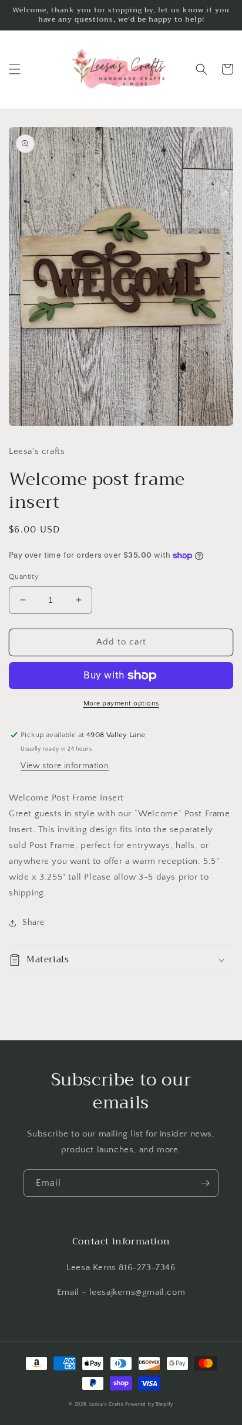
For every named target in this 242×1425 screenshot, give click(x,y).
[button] (15, 69)
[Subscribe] (205, 1183)
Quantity (24, 576)
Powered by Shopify (149, 1404)
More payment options (121, 703)
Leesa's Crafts (106, 1404)
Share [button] (33, 922)
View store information (65, 766)
